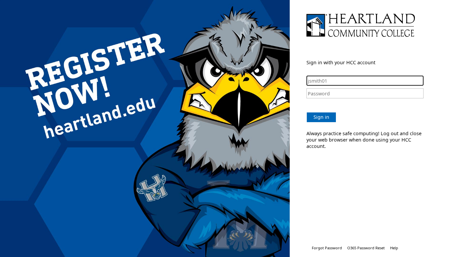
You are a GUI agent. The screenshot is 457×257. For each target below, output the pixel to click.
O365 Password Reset (366, 247)
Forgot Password (327, 247)
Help (394, 247)
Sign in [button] (321, 117)
